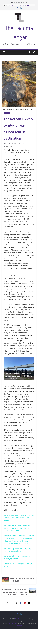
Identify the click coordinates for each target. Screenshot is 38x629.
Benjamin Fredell (24, 144)
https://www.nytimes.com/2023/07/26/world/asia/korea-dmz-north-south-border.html (19, 518)
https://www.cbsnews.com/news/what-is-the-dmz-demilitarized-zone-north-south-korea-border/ (18, 528)
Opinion (6, 113)
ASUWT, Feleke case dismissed (19, 5)
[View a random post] (34, 52)
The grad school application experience (22, 579)
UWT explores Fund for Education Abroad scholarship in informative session (15, 592)
